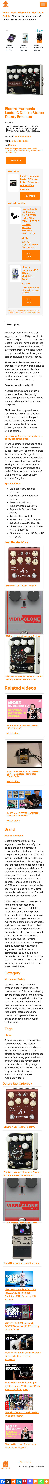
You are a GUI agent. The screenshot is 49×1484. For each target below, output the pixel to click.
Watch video (13, 733)
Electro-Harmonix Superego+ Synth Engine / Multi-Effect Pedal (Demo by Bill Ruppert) (22, 1386)
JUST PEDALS (24, 1461)
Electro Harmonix (20, 12)
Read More (16, 160)
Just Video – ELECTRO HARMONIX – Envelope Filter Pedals (23, 814)
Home (6, 12)
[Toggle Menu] (43, 4)
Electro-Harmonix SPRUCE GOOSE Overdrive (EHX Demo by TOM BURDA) (22, 1326)
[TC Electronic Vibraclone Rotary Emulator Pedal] (24, 612)
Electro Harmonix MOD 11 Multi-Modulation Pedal (30, 273)
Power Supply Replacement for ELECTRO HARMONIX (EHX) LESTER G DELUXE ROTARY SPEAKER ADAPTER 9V (30, 221)
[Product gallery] (24, 79)
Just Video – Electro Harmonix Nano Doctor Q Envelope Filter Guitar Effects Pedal (23, 773)
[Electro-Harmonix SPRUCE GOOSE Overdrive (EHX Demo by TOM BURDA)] (19, 1312)
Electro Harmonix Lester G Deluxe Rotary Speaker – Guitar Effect (29, 180)
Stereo (12, 145)
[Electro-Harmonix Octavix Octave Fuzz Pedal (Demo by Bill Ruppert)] (19, 1342)
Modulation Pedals (19, 140)
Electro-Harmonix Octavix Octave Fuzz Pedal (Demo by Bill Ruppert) (23, 1356)
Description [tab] (13, 324)
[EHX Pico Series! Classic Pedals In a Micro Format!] (19, 1402)
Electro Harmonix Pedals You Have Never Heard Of (23, 726)
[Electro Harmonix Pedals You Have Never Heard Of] (19, 1431)
